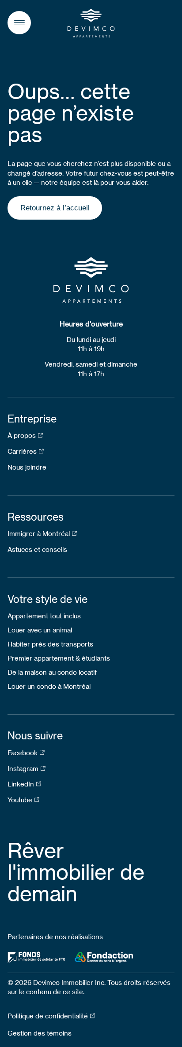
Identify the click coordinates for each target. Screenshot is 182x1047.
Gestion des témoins (40, 1033)
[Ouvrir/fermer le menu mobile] (19, 22)
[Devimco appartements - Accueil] (91, 23)
